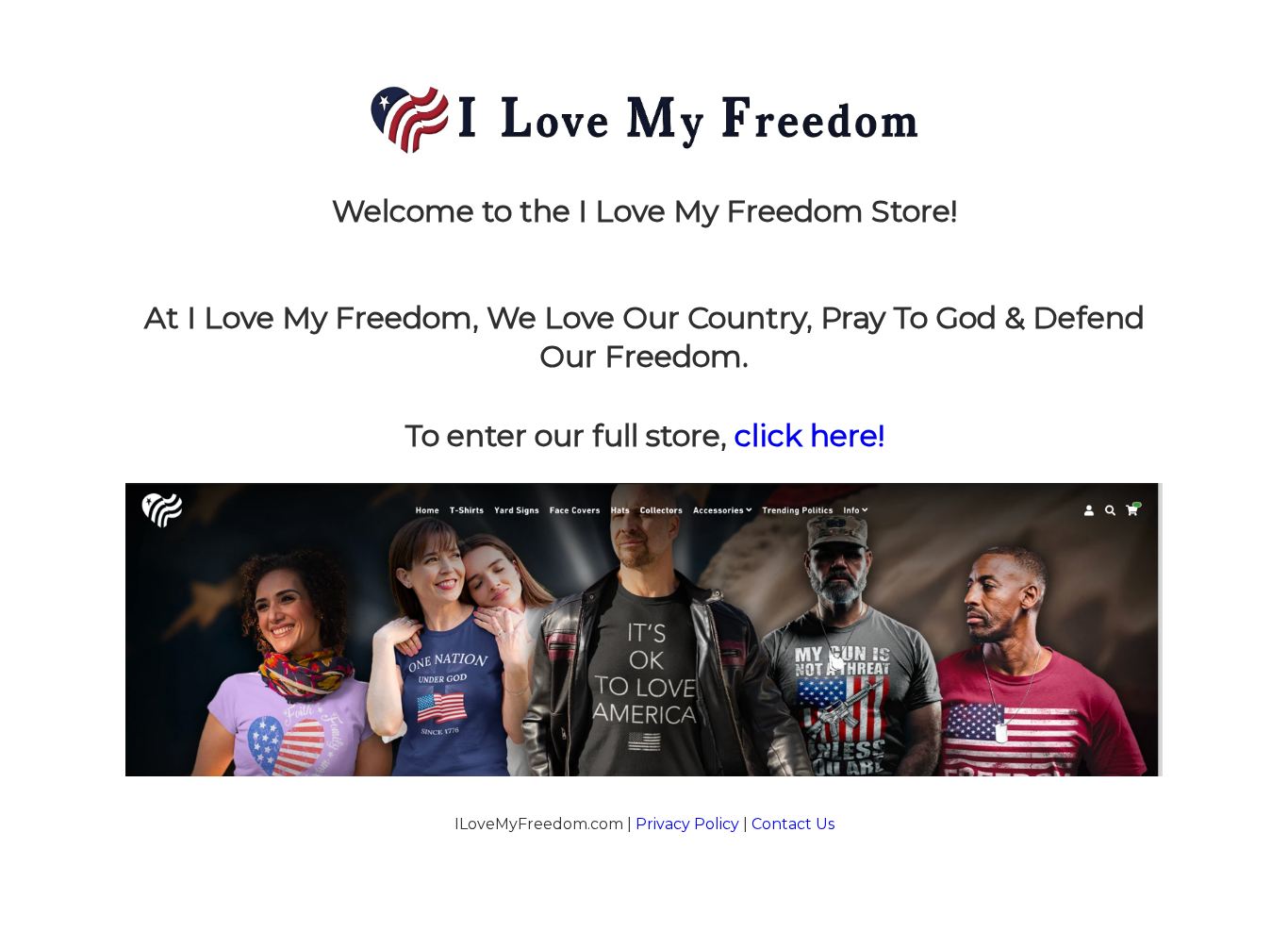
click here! (809, 435)
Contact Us (792, 824)
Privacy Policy (687, 824)
